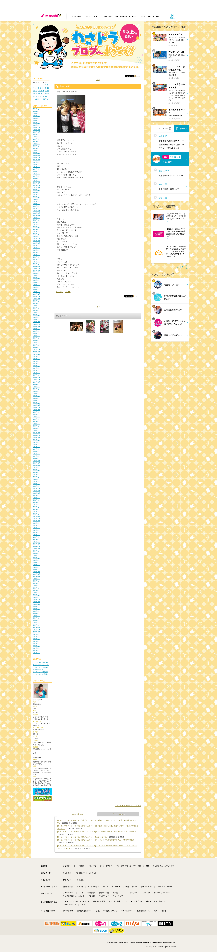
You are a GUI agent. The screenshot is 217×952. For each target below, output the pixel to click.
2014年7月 (36, 444)
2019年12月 (36, 294)
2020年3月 (36, 287)
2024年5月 (36, 171)
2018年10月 (36, 326)
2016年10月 (36, 382)
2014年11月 (36, 435)
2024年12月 (36, 155)
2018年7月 (36, 333)
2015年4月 (36, 423)
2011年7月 (36, 528)
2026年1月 (36, 125)
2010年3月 (36, 565)
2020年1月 (36, 292)
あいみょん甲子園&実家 (40, 672)
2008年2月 (36, 622)
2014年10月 (36, 437)
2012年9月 (36, 495)
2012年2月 (36, 511)
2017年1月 (36, 375)
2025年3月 (36, 148)
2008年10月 (36, 604)
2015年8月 (36, 414)
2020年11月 (36, 268)
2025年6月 (36, 141)
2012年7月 (36, 500)
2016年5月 (36, 393)
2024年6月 (36, 169)
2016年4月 (36, 396)
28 (41, 96)
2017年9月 (36, 356)
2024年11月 (36, 157)
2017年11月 (36, 352)
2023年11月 (36, 185)
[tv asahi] (51, 16)
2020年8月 (36, 275)
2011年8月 (36, 525)
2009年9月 (36, 578)
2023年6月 (36, 197)
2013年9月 (36, 467)
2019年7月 (36, 305)
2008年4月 (36, 618)
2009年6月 (36, 585)
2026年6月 (36, 113)
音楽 (95, 16)
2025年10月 (36, 132)
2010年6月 (36, 558)
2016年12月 (36, 377)
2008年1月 (36, 625)
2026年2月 (36, 123)
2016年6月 (36, 391)
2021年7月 (36, 250)
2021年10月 (36, 243)
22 (43, 94)
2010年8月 (36, 553)
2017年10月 (36, 354)
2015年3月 (36, 426)
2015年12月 (36, 405)
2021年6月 (36, 252)
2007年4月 (36, 646)
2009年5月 (36, 588)
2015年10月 (36, 410)
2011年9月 (36, 523)
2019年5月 (36, 310)
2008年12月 (36, 599)
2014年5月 (36, 449)
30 (46, 96)
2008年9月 (36, 606)
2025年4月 (36, 146)
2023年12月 (36, 183)
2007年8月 (36, 636)
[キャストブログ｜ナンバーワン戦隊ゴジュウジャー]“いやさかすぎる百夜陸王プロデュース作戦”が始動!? (95, 840)
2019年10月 (36, 298)
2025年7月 (36, 139)
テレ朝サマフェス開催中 (40, 667)
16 (46, 91)
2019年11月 (36, 296)
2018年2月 (36, 345)
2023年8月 (36, 192)
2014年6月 (36, 447)
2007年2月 (36, 650)
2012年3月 (36, 509)
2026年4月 (36, 118)
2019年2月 (36, 317)
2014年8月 (36, 442)
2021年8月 (36, 248)
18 (34, 94)
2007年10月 (36, 632)
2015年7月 (36, 416)
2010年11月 (36, 546)
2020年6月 (36, 280)
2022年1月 (36, 236)
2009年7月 (36, 583)
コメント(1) (59, 292)
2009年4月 (36, 590)
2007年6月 (36, 641)
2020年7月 (36, 278)
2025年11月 (36, 130)
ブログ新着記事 (77, 814)
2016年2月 (36, 400)
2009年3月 (36, 592)
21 (41, 94)
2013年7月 (36, 472)
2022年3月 (36, 231)
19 (36, 94)
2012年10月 (36, 493)
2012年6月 (36, 502)
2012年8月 (36, 498)
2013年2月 (36, 484)
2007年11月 (36, 629)
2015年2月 (36, 428)
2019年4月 (36, 312)
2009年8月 (36, 581)
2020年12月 (36, 266)
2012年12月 (36, 488)
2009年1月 (36, 597)
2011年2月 (36, 539)
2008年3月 (36, 620)
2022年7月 (36, 222)
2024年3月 (36, 176)
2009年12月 (36, 572)
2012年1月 (36, 514)
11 (34, 91)
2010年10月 (36, 548)
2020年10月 (36, 271)
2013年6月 (36, 474)
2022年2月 (36, 234)
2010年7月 (36, 555)
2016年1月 (36, 403)
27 (39, 96)
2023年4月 (36, 201)
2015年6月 (36, 419)
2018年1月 (36, 347)
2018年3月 (36, 342)
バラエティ (87, 16)
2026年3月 (36, 120)
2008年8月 (36, 609)
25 (34, 96)
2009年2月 (36, 595)
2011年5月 (36, 532)
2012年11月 (36, 491)
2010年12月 (36, 544)
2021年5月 (36, 255)
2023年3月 (36, 204)
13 (39, 91)
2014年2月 (36, 456)
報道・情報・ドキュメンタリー (125, 16)
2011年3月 (36, 537)
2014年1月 (36, 458)
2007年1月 (36, 653)
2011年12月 (36, 516)
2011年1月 (36, 541)
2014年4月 (36, 451)
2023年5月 (36, 199)
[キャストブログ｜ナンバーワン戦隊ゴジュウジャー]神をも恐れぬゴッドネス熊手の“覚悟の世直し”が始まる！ (97, 832)
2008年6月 (36, 613)
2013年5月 (36, 477)
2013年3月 (36, 481)
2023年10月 (36, 187)
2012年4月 (36, 507)
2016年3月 (36, 398)
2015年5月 (36, 421)
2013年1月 (36, 486)
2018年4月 (36, 340)
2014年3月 (36, 453)
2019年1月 (36, 319)
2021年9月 (36, 245)
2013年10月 (36, 465)
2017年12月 (36, 349)
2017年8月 (36, 359)
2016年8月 (36, 386)
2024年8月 (36, 164)
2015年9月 (36, 412)
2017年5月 (36, 366)
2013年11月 (36, 463)
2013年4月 (36, 479)
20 (39, 94)
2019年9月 (36, 301)
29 (43, 96)
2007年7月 (36, 639)
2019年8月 (36, 303)
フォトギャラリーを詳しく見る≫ (128, 806)
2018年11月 (36, 324)
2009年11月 (36, 574)
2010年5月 (36, 560)
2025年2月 (36, 150)
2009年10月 (36, 576)
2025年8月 (36, 136)
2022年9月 (36, 218)
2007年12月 (36, 627)
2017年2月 (36, 373)
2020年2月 (36, 289)
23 (46, 94)
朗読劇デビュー (38, 669)
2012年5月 (36, 504)
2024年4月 (36, 173)
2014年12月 (36, 433)
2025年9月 (36, 134)
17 (48, 91)
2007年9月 (36, 634)
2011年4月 (36, 535)
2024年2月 (36, 178)
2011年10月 (36, 521)
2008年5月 (36, 616)
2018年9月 (36, 329)
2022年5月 (36, 227)
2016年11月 (36, 379)
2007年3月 (36, 648)
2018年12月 (36, 322)
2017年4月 (36, 368)
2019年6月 (36, 308)
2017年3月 (36, 370)
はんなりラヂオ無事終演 (40, 662)
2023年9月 (36, 190)
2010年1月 (36, 569)
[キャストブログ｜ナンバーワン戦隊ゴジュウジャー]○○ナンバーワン (82, 837)
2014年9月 (36, 440)
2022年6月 (36, 224)
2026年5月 (36, 116)
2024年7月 (36, 167)
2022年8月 (36, 220)
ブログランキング (118, 814)
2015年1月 (36, 430)
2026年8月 (36, 109)
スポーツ (142, 16)
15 (43, 91)
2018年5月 (36, 338)
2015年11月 (36, 407)
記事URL (67, 292)
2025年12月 (36, 127)
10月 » (45, 99)
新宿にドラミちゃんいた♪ (41, 665)
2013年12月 (36, 461)
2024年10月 (36, 160)
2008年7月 (36, 611)
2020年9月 (36, 273)
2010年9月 (36, 551)
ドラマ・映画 (76, 16)
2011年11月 (36, 518)
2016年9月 (36, 384)
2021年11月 (36, 241)
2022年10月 (36, 215)
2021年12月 (36, 238)
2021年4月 (36, 257)
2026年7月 (36, 111)
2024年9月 (36, 162)
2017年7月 (36, 361)
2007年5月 (36, 643)
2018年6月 (36, 335)
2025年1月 (36, 153)
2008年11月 (36, 602)
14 (41, 91)
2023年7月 (36, 194)
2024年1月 (36, 180)
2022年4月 (36, 229)
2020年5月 (36, 282)
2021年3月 (36, 259)
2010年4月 (36, 562)
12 (36, 91)
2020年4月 (36, 285)
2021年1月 (36, 264)
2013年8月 (36, 470)
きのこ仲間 (65, 86)
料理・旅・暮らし (154, 16)
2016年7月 (36, 389)
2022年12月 (36, 210)
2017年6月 (36, 363)
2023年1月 (36, 208)
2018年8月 (36, 331)
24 (48, 94)
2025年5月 (36, 143)
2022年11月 (36, 213)
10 (48, 88)
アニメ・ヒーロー (106, 16)
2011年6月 (36, 530)
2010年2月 (36, 567)
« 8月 (37, 99)
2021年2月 (36, 261)
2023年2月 (36, 206)
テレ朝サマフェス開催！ (40, 674)
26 (36, 96)
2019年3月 (36, 315)
